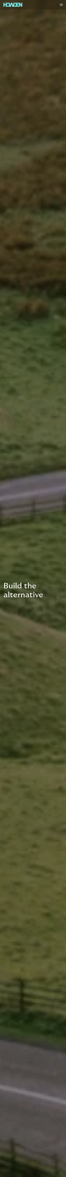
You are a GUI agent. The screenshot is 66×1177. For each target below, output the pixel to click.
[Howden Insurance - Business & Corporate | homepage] (12, 5)
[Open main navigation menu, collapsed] (61, 4)
